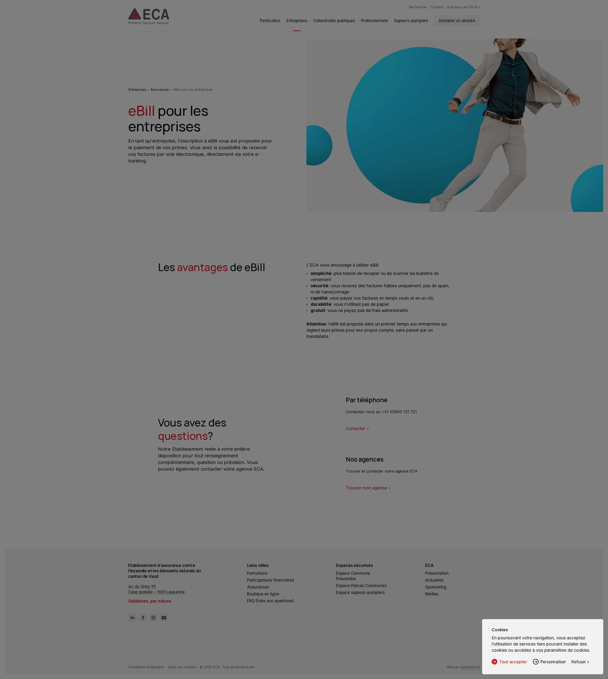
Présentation (437, 573)
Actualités (434, 580)
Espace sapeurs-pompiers (360, 592)
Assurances (160, 89)
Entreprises (137, 89)
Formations (257, 573)
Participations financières (270, 580)
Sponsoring (435, 587)
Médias (432, 594)
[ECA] (148, 16)
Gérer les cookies (182, 667)
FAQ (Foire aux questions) (270, 600)
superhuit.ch (470, 667)
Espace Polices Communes (361, 585)
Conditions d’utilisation (146, 667)
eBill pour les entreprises (193, 89)
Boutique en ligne (263, 594)
